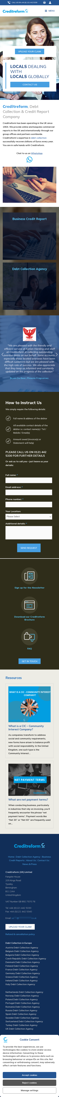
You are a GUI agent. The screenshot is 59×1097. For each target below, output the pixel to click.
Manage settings (29, 1090)
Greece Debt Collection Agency (21, 976)
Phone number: (14, 499)
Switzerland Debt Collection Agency (24, 1021)
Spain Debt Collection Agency (20, 1014)
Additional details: (16, 523)
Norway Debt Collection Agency (22, 995)
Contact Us (43, 860)
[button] (24, 2)
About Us (31, 860)
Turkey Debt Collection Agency (21, 1025)
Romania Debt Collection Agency (22, 1006)
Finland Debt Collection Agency (21, 965)
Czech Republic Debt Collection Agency (25, 958)
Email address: (14, 487)
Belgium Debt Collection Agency (22, 951)
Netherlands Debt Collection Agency (24, 992)
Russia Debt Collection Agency (21, 1010)
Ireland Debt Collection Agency (21, 980)
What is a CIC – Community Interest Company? (26, 727)
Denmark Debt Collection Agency (22, 962)
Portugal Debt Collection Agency (22, 1003)
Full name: (11, 475)
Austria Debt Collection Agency (21, 947)
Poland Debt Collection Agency (21, 999)
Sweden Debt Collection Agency (22, 1017)
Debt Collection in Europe (18, 943)
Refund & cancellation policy (20, 934)
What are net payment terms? (28, 799)
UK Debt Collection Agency (19, 1028)
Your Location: (13, 511)
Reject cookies (29, 1082)
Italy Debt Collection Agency (20, 984)
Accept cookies (29, 1075)
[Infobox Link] (29, 158)
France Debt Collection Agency (21, 969)
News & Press (30, 864)
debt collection (39, 137)
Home (11, 856)
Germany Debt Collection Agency (22, 973)
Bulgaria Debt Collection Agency (22, 954)
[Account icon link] (50, 2)
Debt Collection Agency (28, 856)
